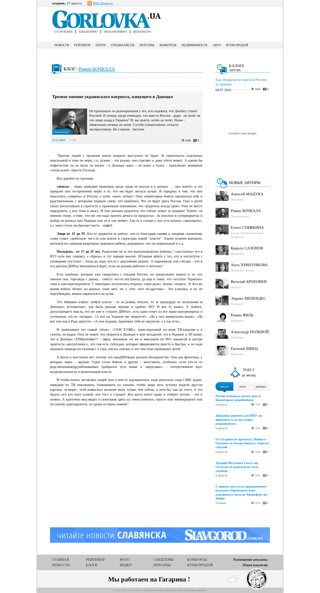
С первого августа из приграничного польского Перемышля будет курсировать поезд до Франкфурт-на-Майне (242, 492)
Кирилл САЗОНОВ (247, 248)
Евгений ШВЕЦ (244, 348)
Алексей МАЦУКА (247, 193)
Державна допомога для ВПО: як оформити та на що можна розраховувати (239, 420)
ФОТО (125, 559)
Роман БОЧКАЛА (96, 68)
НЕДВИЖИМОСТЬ (194, 45)
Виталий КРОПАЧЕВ (249, 281)
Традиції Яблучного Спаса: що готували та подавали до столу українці (237, 467)
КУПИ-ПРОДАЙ (237, 45)
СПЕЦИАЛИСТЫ (122, 45)
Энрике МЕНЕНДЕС (248, 298)
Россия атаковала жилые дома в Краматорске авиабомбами (238, 398)
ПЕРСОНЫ (147, 45)
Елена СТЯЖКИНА (247, 227)
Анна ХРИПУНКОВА (249, 264)
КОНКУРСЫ (168, 45)
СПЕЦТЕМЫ (163, 559)
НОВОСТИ (61, 45)
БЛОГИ (101, 45)
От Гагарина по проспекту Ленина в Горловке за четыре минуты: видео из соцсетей (242, 443)
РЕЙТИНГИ (82, 45)
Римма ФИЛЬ (242, 314)
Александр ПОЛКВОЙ (250, 331)
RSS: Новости (103, 3)
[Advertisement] (223, 16)
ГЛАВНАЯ (60, 559)
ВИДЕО (126, 565)
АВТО (217, 45)
